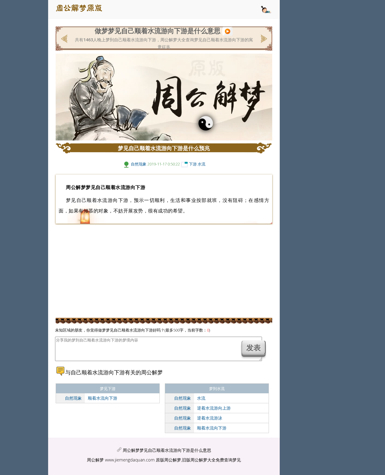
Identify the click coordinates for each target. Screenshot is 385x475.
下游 (193, 164)
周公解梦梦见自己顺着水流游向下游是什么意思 (167, 450)
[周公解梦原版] (82, 9)
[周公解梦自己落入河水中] (263, 38)
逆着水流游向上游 (214, 408)
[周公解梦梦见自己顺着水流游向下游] (227, 31)
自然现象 (138, 164)
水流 (201, 164)
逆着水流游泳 (209, 418)
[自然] (126, 164)
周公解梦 (95, 460)
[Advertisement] (45, 116)
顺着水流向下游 (102, 398)
